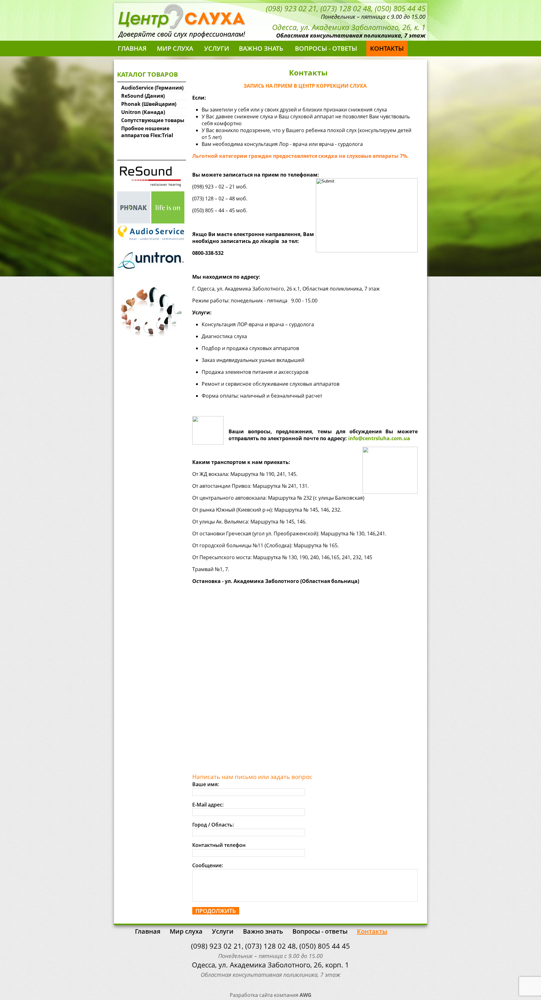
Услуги (216, 48)
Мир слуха (175, 48)
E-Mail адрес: (208, 804)
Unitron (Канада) (143, 112)
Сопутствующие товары (152, 120)
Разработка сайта (251, 995)
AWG (306, 995)
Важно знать (261, 48)
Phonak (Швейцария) (148, 104)
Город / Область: (213, 824)
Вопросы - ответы (326, 48)
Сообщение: (207, 865)
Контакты (387, 48)
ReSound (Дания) (143, 95)
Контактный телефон (218, 845)
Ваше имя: (205, 784)
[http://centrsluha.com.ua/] (182, 26)
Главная (132, 48)
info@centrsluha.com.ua (379, 438)
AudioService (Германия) (152, 87)
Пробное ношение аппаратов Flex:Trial (147, 132)
